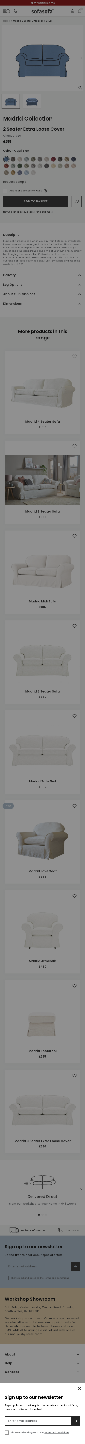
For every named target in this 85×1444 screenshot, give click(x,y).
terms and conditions (56, 1432)
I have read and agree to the (40, 1432)
